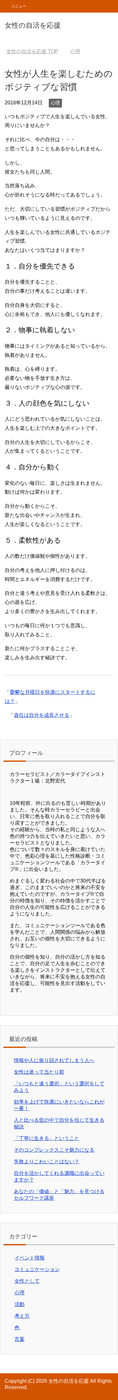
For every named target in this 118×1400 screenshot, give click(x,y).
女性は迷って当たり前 (39, 1072)
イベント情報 (29, 1257)
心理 (55, 102)
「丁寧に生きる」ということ (46, 1138)
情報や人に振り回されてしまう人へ (54, 1060)
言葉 (19, 1339)
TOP (32, 51)
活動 (19, 1304)
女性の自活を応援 (33, 25)
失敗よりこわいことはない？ (46, 1161)
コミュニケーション (37, 1269)
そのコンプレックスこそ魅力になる (54, 1150)
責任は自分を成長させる (41, 715)
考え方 (22, 1316)
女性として (27, 1281)
